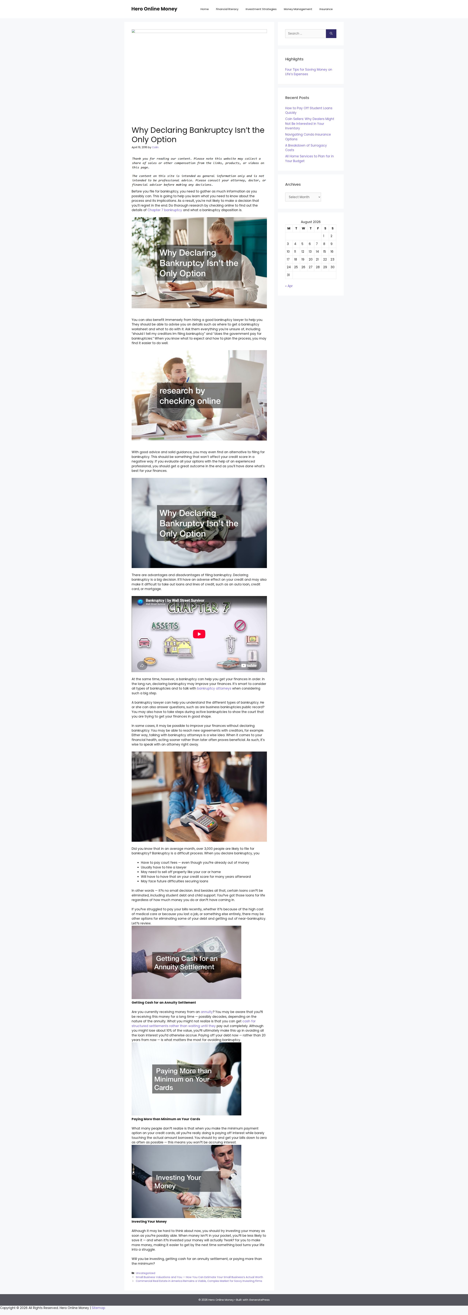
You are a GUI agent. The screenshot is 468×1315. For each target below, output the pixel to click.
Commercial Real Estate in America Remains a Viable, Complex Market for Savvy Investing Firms (199, 1281)
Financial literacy (227, 9)
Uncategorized (145, 1273)
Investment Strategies (261, 9)
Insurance (326, 9)
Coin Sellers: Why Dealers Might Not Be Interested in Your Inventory (309, 123)
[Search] (331, 33)
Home (205, 9)
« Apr (289, 286)
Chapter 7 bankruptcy (165, 210)
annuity (207, 1012)
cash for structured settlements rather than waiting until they (194, 1023)
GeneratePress (259, 1300)
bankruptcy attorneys (214, 688)
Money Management (298, 9)
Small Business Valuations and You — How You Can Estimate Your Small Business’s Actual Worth (199, 1277)
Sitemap (98, 1308)
